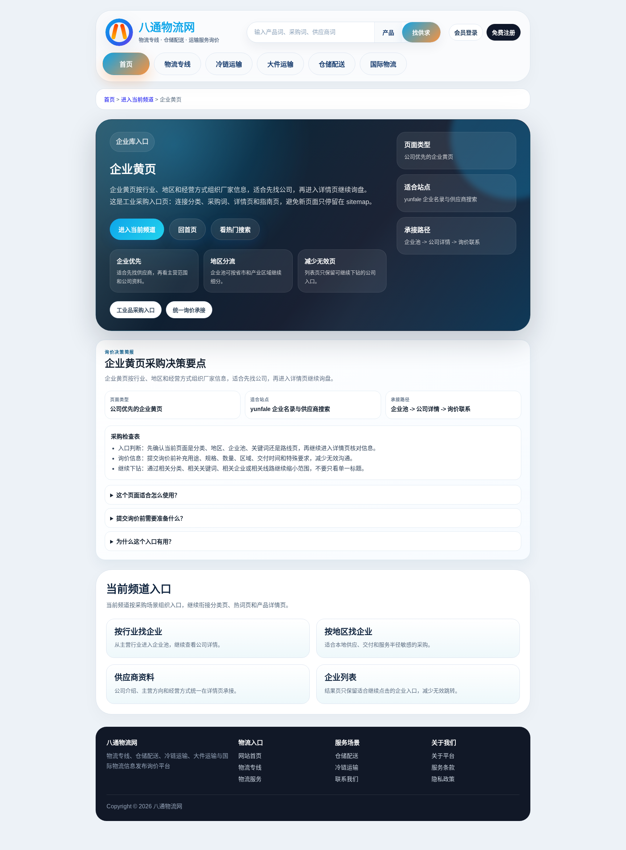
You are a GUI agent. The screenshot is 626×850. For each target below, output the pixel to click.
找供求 (421, 33)
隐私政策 (443, 779)
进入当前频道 (137, 99)
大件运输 (280, 64)
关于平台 (443, 756)
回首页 (187, 230)
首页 (126, 64)
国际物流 (383, 64)
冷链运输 (229, 64)
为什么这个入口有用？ (145, 542)
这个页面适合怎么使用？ (148, 495)
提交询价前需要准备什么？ (151, 518)
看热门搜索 (235, 230)
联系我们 (346, 779)
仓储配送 (332, 64)
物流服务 (250, 779)
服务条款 (443, 767)
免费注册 (503, 33)
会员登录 (465, 33)
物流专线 (177, 64)
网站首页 (250, 756)
